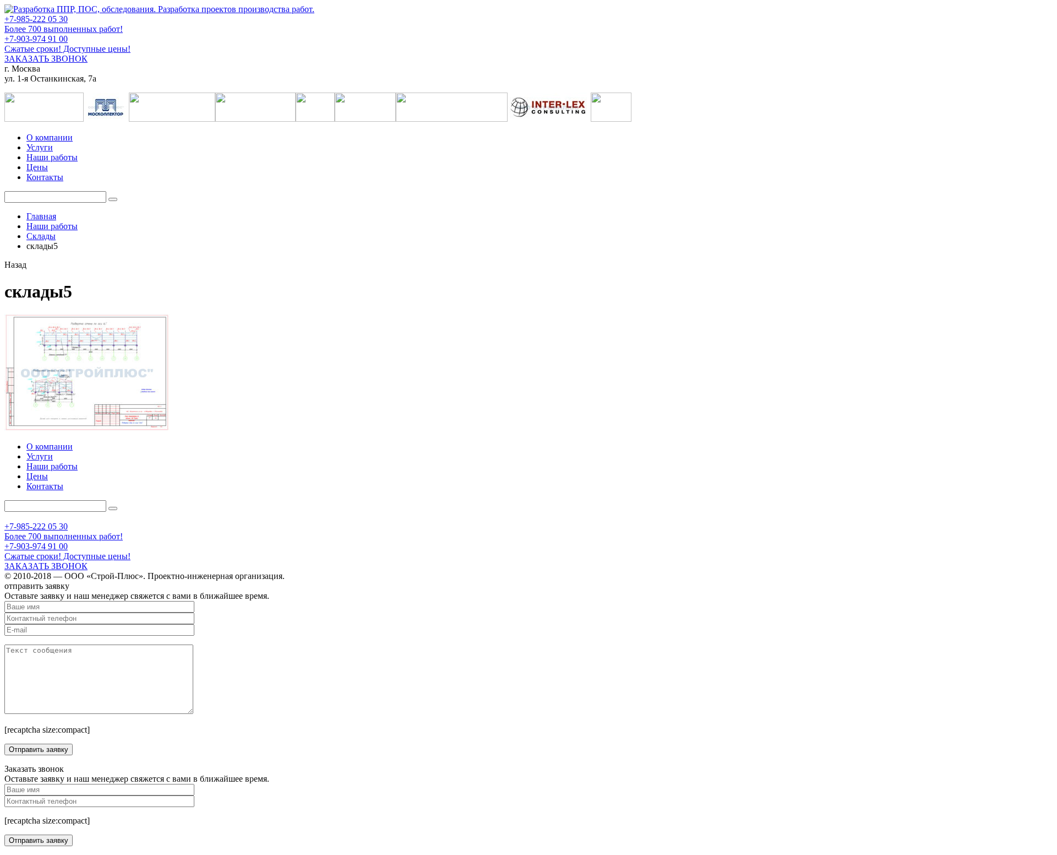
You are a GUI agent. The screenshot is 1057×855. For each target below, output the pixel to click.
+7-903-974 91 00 (36, 39)
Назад (15, 264)
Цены (37, 167)
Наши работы (52, 157)
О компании (49, 137)
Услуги (39, 147)
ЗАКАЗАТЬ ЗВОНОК (46, 58)
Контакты (44, 177)
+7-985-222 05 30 (36, 19)
